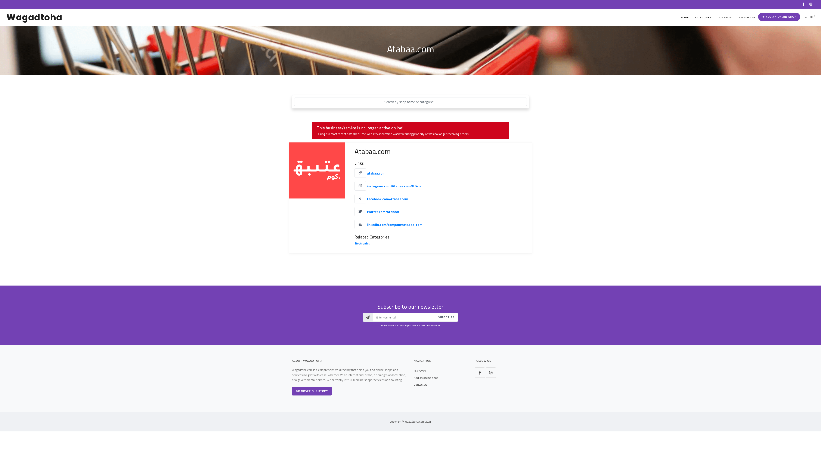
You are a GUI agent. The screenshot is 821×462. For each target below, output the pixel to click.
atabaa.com (376, 173)
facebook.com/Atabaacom (387, 199)
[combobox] (410, 102)
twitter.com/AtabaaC (383, 212)
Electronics (362, 244)
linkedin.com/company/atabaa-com (394, 224)
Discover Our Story (312, 391)
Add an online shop (780, 17)
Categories (703, 17)
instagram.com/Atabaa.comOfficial (394, 186)
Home (685, 17)
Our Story (725, 17)
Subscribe (446, 317)
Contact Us (747, 17)
